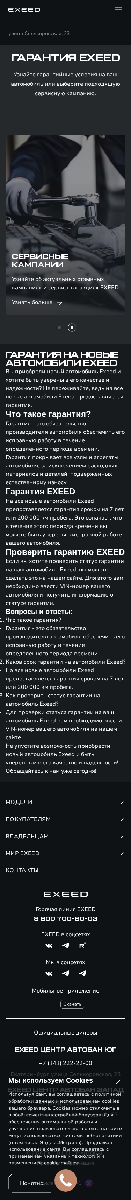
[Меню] (118, 10)
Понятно (31, 1183)
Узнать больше (32, 302)
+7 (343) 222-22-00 (65, 1063)
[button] (119, 1080)
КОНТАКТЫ (22, 870)
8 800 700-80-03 (65, 919)
